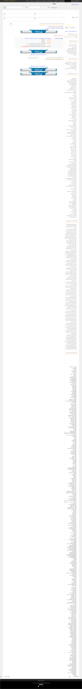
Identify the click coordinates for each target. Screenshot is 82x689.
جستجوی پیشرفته (54, 7)
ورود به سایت (32, 1)
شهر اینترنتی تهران (41, 680)
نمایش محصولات (43, 46)
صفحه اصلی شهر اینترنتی (75, 1)
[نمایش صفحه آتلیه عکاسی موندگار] (59, 38)
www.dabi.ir (37, 683)
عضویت (27, 1)
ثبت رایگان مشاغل (50, 1)
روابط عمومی (44, 1)
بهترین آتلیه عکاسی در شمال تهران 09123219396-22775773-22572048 (38, 38)
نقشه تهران (56, 1)
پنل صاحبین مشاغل (38, 1)
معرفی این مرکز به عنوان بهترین (35, 46)
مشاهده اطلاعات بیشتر (25, 46)
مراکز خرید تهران (61, 1)
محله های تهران (68, 1)
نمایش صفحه (49, 46)
